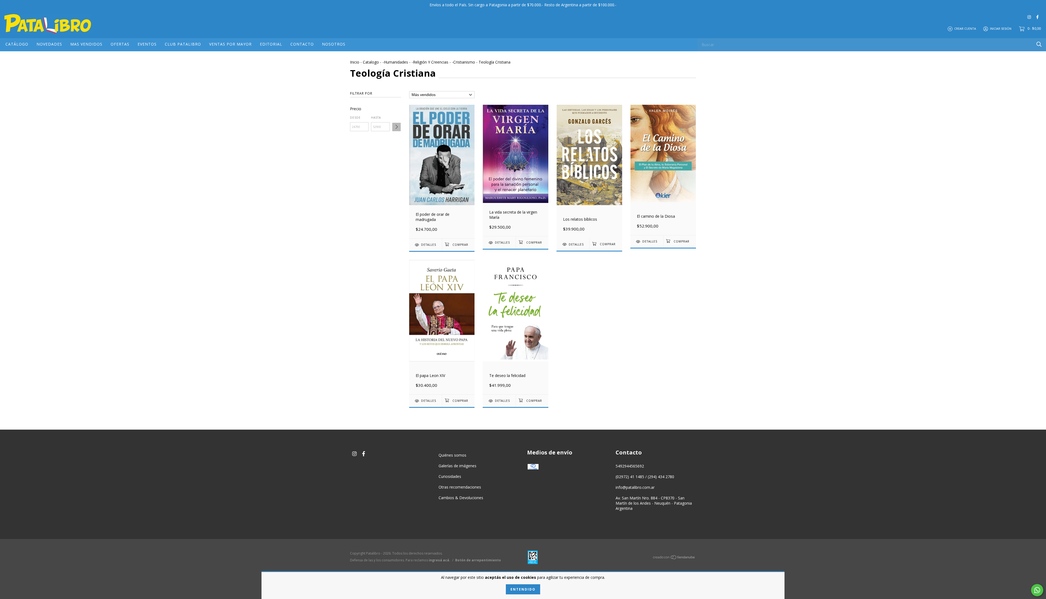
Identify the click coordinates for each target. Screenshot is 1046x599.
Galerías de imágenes (457, 465)
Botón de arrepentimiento (478, 560)
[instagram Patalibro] (1029, 17)
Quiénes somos (452, 455)
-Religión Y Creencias (430, 62)
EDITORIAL (271, 44)
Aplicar (396, 127)
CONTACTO (302, 44)
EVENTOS (147, 44)
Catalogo (371, 62)
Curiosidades (450, 476)
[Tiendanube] (674, 558)
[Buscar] (1039, 44)
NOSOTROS (333, 44)
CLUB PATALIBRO (183, 44)
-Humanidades (395, 62)
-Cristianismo (463, 62)
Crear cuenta (965, 28)
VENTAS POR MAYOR (230, 44)
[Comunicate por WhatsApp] (1037, 590)
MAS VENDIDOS (86, 44)
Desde (355, 117)
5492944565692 (630, 466)
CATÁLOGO (16, 44)
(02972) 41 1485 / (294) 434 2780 (645, 476)
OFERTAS (120, 44)
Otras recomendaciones (460, 487)
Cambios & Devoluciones (461, 497)
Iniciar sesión (1000, 28)
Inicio (354, 62)
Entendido (523, 589)
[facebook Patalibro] (1037, 17)
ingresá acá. (439, 560)
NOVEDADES (49, 44)
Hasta (376, 117)
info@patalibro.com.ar (635, 487)
